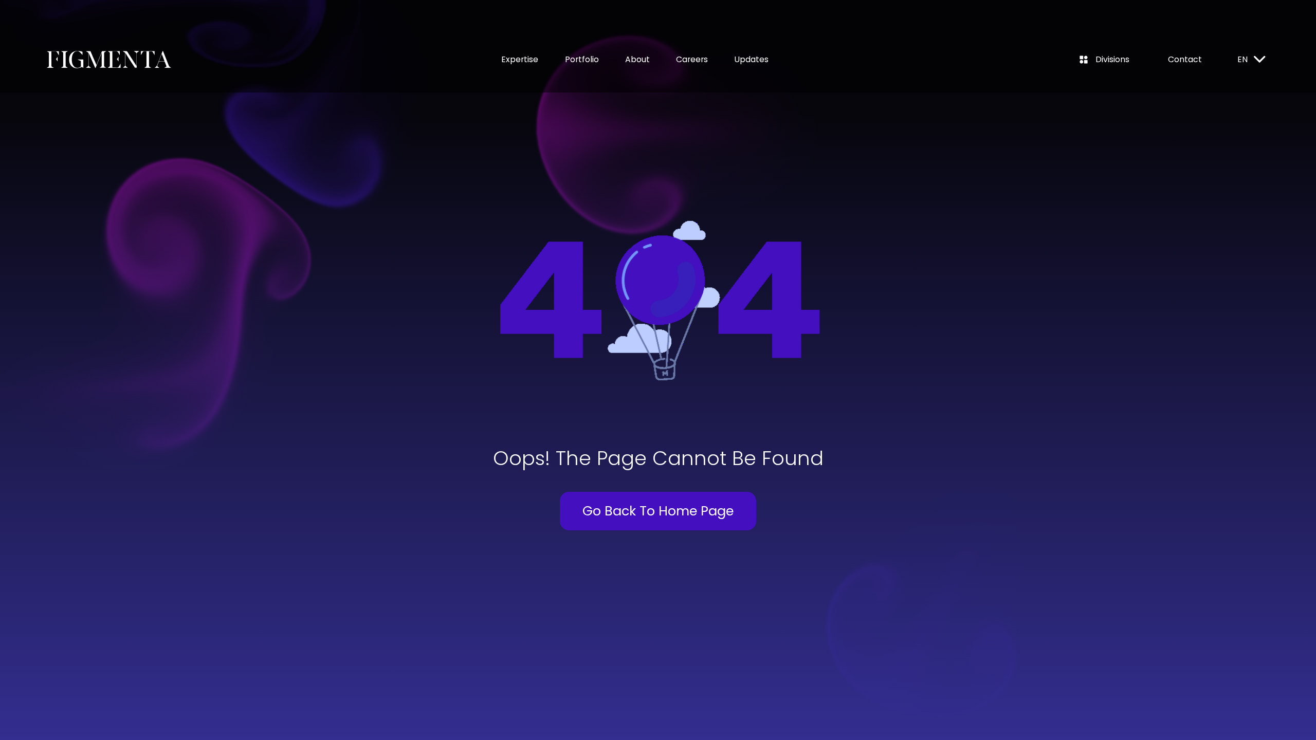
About (637, 59)
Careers (692, 59)
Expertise (519, 59)
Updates (751, 59)
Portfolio (582, 59)
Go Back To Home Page (658, 511)
